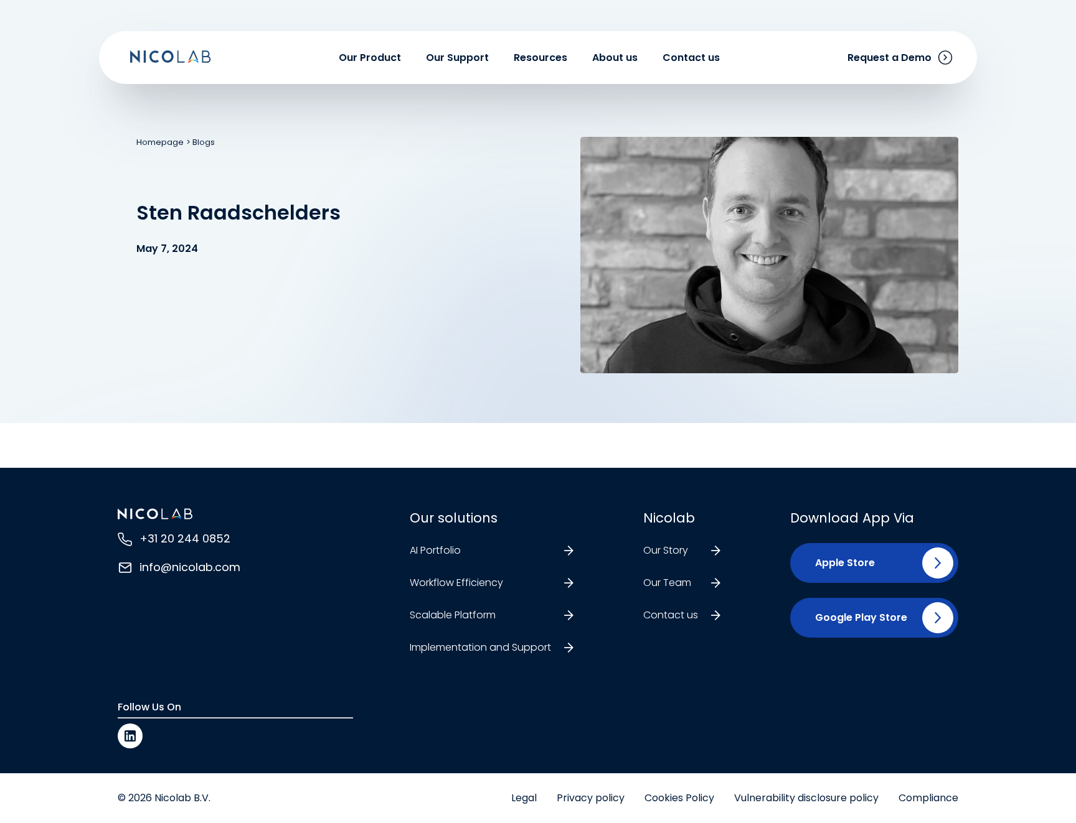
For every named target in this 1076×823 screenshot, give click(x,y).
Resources (540, 57)
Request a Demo (889, 57)
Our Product (370, 57)
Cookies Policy (679, 798)
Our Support (457, 57)
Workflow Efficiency (456, 582)
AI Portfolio (435, 550)
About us (615, 57)
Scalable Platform (453, 615)
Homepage (160, 142)
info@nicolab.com (189, 567)
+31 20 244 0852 (184, 538)
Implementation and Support (480, 647)
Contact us (691, 57)
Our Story (665, 550)
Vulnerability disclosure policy (806, 798)
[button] (840, 563)
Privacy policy (591, 798)
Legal (524, 798)
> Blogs (200, 142)
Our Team (667, 582)
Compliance (928, 798)
